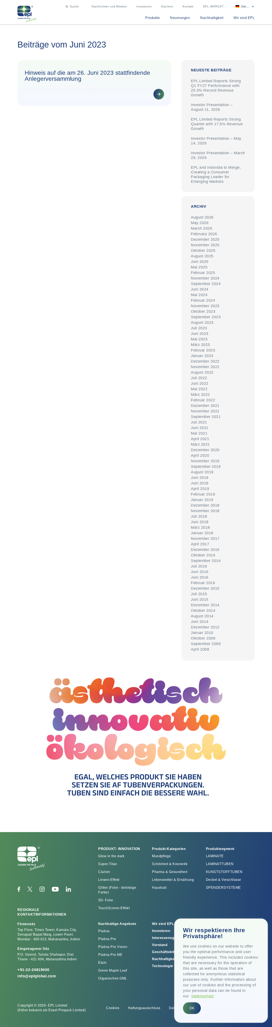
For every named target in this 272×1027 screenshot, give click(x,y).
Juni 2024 (199, 289)
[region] (221, 971)
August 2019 (202, 472)
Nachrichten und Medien (109, 6)
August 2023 (202, 322)
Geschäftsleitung (166, 952)
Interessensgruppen (169, 938)
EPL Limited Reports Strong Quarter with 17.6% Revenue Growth (217, 124)
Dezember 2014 (205, 605)
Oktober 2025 (203, 250)
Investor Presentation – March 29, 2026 (218, 155)
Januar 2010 (202, 633)
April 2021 (200, 439)
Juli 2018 (199, 516)
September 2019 (206, 466)
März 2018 (200, 527)
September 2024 (206, 284)
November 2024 (205, 278)
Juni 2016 (199, 572)
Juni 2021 (199, 428)
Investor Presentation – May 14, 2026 (216, 140)
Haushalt (159, 887)
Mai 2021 (199, 433)
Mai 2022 (199, 389)
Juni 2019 (199, 477)
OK (191, 1008)
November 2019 (205, 461)
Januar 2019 (202, 500)
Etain (102, 962)
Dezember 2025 (205, 239)
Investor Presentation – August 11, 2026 (212, 107)
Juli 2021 (199, 422)
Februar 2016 (203, 583)
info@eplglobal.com (36, 976)
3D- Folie (105, 900)
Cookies (112, 1008)
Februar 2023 (203, 350)
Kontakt (188, 6)
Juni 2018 (199, 522)
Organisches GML (112, 978)
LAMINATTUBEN (220, 864)
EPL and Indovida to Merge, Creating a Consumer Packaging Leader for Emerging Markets (216, 174)
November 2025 (205, 245)
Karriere (167, 6)
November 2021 (205, 411)
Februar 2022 (203, 400)
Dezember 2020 (205, 450)
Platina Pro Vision (112, 947)
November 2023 (205, 306)
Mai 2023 (199, 339)
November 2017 (205, 538)
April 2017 (200, 544)
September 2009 (206, 644)
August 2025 (202, 256)
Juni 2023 (199, 333)
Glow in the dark (111, 856)
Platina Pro (107, 939)
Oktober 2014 (203, 610)
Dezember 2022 (205, 361)
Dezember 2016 (205, 549)
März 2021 (200, 444)
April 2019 (200, 489)
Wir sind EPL (244, 18)
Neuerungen (180, 18)
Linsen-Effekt (108, 880)
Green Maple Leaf (112, 970)
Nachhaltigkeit (211, 18)
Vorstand (159, 945)
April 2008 (200, 649)
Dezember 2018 (205, 505)
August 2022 (202, 372)
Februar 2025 (203, 273)
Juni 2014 (199, 621)
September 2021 (206, 417)
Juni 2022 (199, 383)
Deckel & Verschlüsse (223, 880)
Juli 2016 (199, 566)
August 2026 (202, 217)
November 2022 (205, 367)
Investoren (144, 6)
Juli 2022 (199, 378)
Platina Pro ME (110, 954)
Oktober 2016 (203, 555)
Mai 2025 (199, 267)
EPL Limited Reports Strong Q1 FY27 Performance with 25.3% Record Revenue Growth (216, 88)
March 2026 (201, 228)
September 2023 (206, 317)
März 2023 (200, 345)
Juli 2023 (199, 328)
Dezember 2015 (205, 588)
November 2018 (205, 511)
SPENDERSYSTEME (223, 887)
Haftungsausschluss (144, 1008)
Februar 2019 (203, 494)
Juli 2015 (199, 594)
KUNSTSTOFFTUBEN (224, 872)
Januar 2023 (202, 356)
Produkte (152, 18)
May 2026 (199, 223)
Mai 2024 (199, 295)
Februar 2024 (203, 300)
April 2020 (200, 455)
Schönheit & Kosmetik (169, 864)
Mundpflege (161, 856)
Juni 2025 (199, 261)
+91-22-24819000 (33, 970)
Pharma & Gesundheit (169, 872)
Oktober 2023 (203, 311)
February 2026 (204, 234)
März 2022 (200, 394)
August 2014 (202, 616)
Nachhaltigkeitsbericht (171, 959)
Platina (104, 931)
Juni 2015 (199, 599)
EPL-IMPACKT (213, 6)
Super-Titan (107, 864)
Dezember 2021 (205, 405)
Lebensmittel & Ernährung (173, 880)
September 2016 (206, 561)
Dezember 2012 (205, 627)
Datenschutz (202, 996)
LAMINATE (215, 856)
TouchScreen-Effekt (114, 908)
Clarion (104, 872)
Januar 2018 (202, 533)
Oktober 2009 (203, 638)
